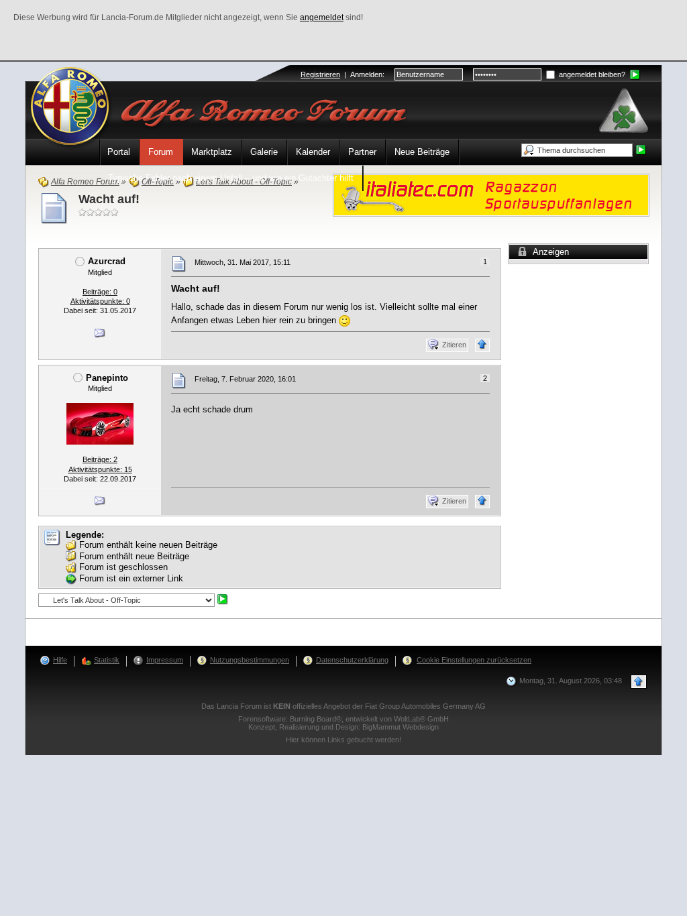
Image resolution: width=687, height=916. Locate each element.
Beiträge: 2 (100, 459)
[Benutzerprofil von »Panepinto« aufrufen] (100, 423)
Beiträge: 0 (100, 292)
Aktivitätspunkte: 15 (100, 469)
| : (342, 74)
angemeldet (322, 17)
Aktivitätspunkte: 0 (100, 301)
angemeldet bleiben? (591, 74)
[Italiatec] (491, 194)
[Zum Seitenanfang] (482, 345)
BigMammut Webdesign (400, 727)
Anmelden (366, 74)
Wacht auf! (109, 199)
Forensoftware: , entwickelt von (343, 719)
